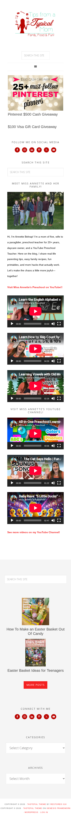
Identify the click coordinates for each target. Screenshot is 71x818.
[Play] (12, 324)
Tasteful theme (36, 804)
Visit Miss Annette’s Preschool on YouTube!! (34, 287)
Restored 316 (58, 804)
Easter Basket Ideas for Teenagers (35, 670)
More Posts (35, 685)
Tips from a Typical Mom (35, 23)
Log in (44, 812)
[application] (35, 311)
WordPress (31, 812)
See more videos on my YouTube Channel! (33, 532)
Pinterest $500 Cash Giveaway (33, 114)
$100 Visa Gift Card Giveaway (32, 127)
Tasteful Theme (32, 808)
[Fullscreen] (59, 324)
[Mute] (53, 324)
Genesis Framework (59, 808)
